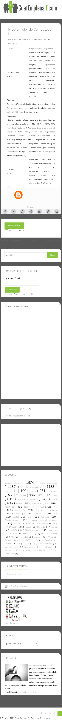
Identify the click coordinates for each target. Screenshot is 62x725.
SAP (55, 513)
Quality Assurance (44, 543)
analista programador (32, 487)
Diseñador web (12, 520)
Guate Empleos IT (22, 718)
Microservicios (12, 547)
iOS (13, 537)
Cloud (29, 527)
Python (8, 550)
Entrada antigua (53, 240)
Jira (28, 543)
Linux (26, 507)
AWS (49, 537)
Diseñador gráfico (33, 530)
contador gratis (11, 623)
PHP (55, 507)
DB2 (28, 540)
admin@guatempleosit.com (30, 692)
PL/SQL (19, 503)
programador (11, 491)
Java (55, 495)
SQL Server (21, 495)
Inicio (33, 240)
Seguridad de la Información (40, 550)
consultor (17, 523)
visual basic (10, 507)
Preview (8, 294)
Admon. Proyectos (41, 503)
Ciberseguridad (31, 547)
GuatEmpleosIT (35, 665)
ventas (16, 517)
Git (37, 540)
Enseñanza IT (29, 533)
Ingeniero (53, 491)
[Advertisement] (27, 444)
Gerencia (45, 517)
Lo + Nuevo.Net (14, 574)
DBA (30, 517)
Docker (8, 543)
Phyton (19, 550)
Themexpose (45, 718)
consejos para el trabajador (44, 520)
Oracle (54, 499)
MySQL (41, 507)
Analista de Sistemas (28, 499)
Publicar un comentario (15, 230)
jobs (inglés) (20, 510)
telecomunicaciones (48, 483)
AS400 (14, 530)
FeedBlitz (30, 294)
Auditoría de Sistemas (37, 523)
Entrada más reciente (11, 240)
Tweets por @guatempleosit (17, 416)
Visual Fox (15, 527)
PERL (43, 533)
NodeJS (37, 537)
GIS (19, 543)
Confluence (10, 553)
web (34, 491)
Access (54, 533)
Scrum (54, 527)
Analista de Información (46, 510)
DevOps (49, 540)
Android (14, 533)
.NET (40, 495)
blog (55, 523)
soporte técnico (13, 483)
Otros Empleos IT (13, 540)
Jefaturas (40, 513)
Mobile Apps (20, 513)
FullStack (48, 547)
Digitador (41, 527)
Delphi (24, 537)
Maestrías (53, 530)
